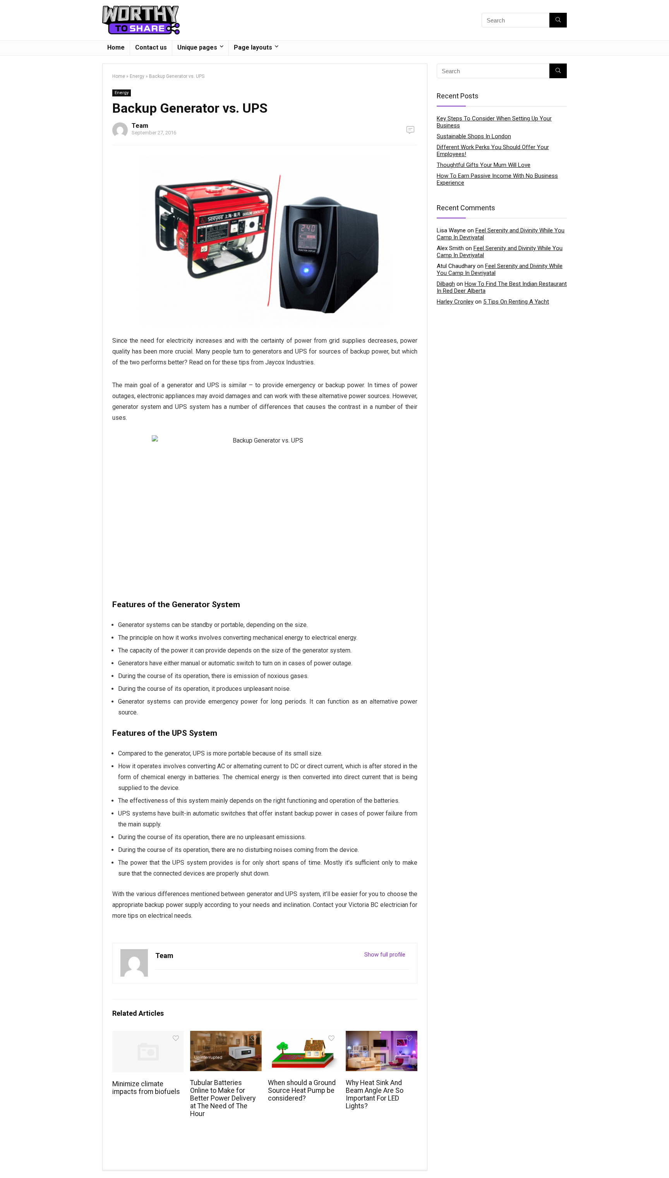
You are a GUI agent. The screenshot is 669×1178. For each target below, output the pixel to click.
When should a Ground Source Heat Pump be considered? (302, 1090)
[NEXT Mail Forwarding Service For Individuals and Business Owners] (661, 1158)
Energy (137, 76)
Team (140, 125)
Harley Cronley (455, 301)
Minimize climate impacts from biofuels (146, 1088)
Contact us (151, 47)
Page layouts (253, 47)
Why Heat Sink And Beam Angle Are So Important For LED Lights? (374, 1094)
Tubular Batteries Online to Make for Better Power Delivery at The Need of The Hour (223, 1098)
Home (116, 47)
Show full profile (384, 954)
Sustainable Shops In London (474, 136)
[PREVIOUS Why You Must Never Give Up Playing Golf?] (7, 1158)
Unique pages (197, 47)
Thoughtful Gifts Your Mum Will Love (483, 164)
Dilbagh (446, 283)
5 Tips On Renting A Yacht (516, 301)
